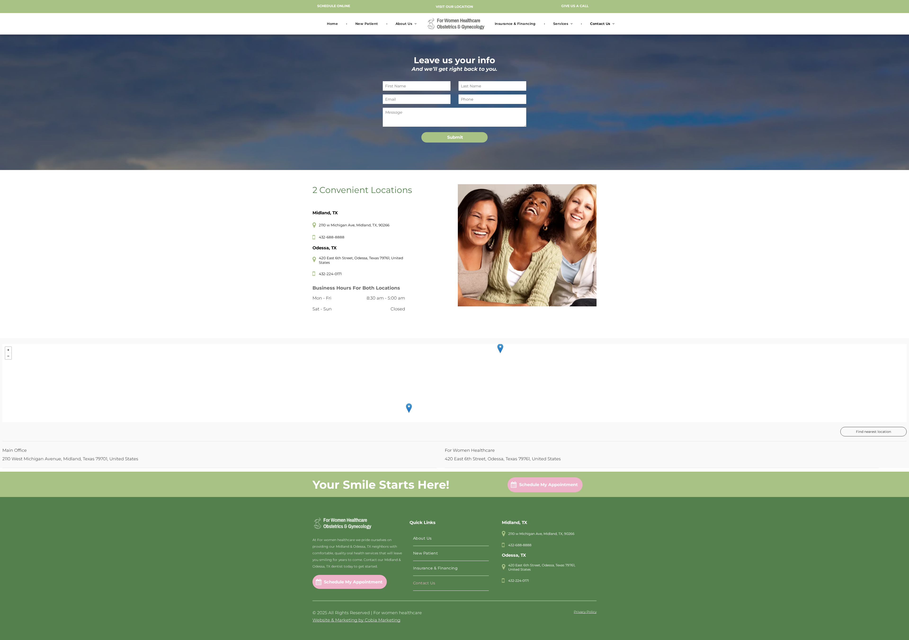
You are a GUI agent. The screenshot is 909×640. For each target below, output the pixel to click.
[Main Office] (500, 348)
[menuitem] (333, 23)
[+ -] (454, 383)
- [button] (8, 356)
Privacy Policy (585, 612)
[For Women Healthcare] (409, 408)
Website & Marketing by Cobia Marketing (356, 620)
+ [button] (8, 350)
